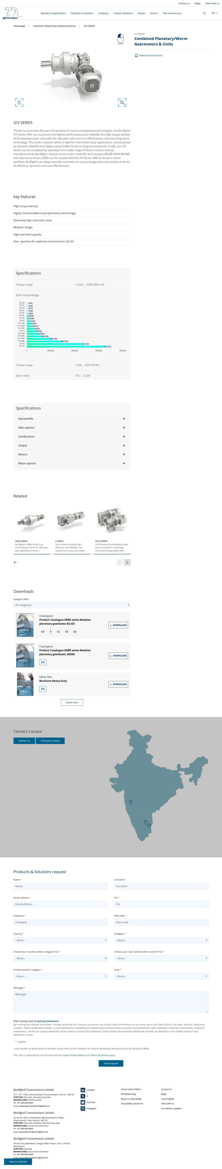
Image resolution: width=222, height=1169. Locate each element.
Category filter (21, 599)
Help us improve (18, 1161)
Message (19, 987)
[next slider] (127, 562)
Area (117, 969)
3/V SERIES (89, 25)
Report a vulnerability (131, 1098)
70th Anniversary (172, 13)
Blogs (198, 3)
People (141, 13)
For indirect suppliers (171, 1108)
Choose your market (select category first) (36, 951)
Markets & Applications (53, 13)
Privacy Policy (77, 1055)
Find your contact (50, 740)
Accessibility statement (132, 1103)
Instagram (91, 1108)
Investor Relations (123, 13)
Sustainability (167, 1098)
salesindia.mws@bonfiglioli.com (34, 1106)
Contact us (184, 3)
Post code (120, 915)
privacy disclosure (48, 1021)
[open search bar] (204, 13)
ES (58, 632)
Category (120, 933)
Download (119, 625)
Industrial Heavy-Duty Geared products (54, 25)
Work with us (212, 3)
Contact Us (166, 1089)
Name (17, 879)
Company (103, 13)
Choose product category (28, 969)
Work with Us (167, 1103)
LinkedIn (90, 1089)
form (146, 1048)
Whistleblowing (128, 1093)
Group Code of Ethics (131, 1089)
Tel (116, 897)
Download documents (150, 55)
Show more (72, 702)
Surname (120, 879)
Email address (22, 897)
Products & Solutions (82, 13)
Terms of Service (99, 1055)
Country (18, 933)
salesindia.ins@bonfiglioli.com (33, 1131)
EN (43, 632)
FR (66, 632)
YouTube (90, 1102)
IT (51, 632)
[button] (72, 418)
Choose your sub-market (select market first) (139, 951)
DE (75, 632)
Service (154, 13)
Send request (111, 1063)
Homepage (19, 25)
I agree (21, 1041)
